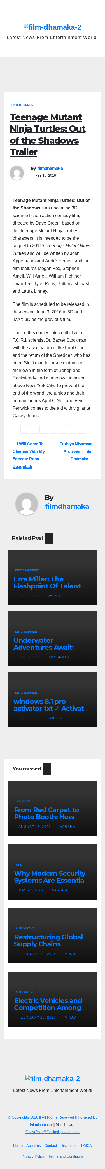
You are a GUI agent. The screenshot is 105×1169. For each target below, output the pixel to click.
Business (23, 801)
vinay (70, 954)
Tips (19, 864)
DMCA (86, 1146)
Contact (51, 1146)
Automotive (25, 928)
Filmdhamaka (41, 1125)
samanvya (58, 657)
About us (33, 1146)
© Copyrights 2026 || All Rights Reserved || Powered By (52, 1117)
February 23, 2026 (37, 954)
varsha (55, 596)
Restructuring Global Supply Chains (48, 940)
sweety (55, 718)
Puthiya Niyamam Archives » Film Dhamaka (76, 451)
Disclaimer (69, 1146)
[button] (97, 66)
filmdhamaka (50, 168)
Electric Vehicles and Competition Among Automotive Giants (48, 1007)
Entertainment (23, 104)
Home (18, 1146)
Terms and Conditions (66, 1156)
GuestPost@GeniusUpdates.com (52, 1132)
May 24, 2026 (31, 890)
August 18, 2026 (35, 827)
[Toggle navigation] (54, 66)
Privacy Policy (33, 1156)
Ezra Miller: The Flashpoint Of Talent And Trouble (47, 586)
